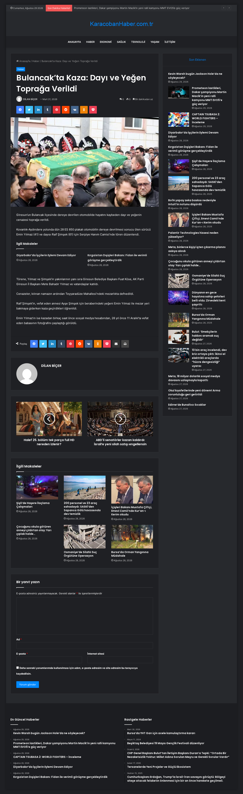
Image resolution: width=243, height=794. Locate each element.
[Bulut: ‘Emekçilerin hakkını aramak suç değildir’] (178, 337)
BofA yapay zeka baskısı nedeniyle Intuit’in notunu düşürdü (192, 202)
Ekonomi (106, 41)
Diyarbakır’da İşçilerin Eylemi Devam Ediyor (46, 255)
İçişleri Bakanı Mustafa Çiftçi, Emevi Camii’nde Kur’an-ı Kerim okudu (131, 510)
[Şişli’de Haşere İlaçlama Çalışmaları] (37, 487)
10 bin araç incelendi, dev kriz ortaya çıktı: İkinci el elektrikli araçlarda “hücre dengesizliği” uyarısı (209, 358)
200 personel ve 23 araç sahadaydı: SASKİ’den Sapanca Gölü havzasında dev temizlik (82, 508)
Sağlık (121, 41)
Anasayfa (74, 41)
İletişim (170, 41)
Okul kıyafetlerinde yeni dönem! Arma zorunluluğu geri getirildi (194, 392)
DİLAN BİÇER (30, 99)
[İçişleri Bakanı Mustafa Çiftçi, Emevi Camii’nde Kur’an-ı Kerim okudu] (132, 490)
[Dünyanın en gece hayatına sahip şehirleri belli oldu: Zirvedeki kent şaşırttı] (178, 298)
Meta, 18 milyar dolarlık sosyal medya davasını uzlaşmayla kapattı (194, 378)
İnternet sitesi (95, 653)
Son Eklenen (197, 59)
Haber (90, 41)
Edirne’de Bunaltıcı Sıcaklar (187, 405)
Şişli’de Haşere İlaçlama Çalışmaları (33, 505)
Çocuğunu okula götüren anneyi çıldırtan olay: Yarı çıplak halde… (33, 530)
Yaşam (155, 41)
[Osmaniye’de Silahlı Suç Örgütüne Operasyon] (85, 536)
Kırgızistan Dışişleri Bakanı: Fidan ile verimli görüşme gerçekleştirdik (193, 149)
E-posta (22, 653)
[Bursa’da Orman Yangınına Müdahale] (132, 536)
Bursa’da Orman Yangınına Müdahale (129, 554)
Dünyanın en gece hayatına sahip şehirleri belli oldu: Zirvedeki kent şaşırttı (209, 298)
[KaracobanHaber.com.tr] (121, 24)
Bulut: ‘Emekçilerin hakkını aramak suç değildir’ (205, 336)
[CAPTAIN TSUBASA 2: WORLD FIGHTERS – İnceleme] (178, 119)
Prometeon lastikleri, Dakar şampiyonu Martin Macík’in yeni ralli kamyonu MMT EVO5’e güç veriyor (209, 96)
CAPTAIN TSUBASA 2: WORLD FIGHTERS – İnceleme (104, 8)
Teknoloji (138, 41)
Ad (19, 639)
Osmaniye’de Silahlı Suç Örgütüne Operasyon (80, 554)
